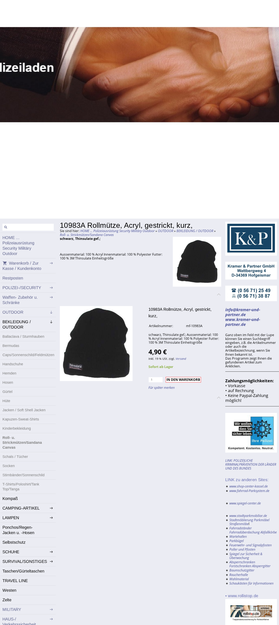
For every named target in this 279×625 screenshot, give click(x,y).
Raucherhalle (238, 574)
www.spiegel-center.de (245, 503)
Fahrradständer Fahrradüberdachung (244, 530)
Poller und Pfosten (242, 549)
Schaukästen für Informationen (251, 583)
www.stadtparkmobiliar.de (248, 515)
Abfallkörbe (268, 532)
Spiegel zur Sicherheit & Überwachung (245, 556)
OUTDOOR (165, 231)
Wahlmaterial (239, 579)
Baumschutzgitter (241, 570)
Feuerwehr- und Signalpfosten (250, 545)
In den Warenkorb (183, 379)
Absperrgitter (261, 566)
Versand (181, 359)
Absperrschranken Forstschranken (242, 564)
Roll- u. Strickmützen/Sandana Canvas (87, 235)
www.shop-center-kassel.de (248, 486)
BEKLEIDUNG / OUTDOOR (194, 231)
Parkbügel (236, 541)
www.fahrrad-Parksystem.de (249, 491)
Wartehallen (238, 536)
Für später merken (161, 387)
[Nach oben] (218, 294)
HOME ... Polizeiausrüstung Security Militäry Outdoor (117, 231)
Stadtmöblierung (241, 520)
